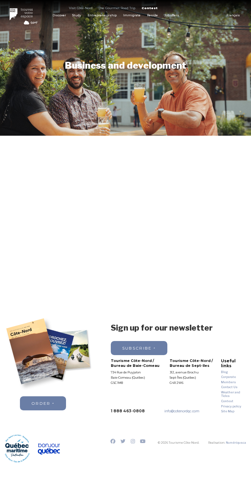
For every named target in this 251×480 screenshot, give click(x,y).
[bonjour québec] (48, 449)
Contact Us (229, 387)
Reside (152, 15)
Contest (150, 8)
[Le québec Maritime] (17, 448)
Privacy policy (231, 406)
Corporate (228, 377)
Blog (224, 372)
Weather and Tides (230, 394)
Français (233, 15)
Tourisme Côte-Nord (23, 14)
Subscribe (137, 348)
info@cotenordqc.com (181, 411)
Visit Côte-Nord (80, 8)
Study (76, 15)
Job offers (171, 15)
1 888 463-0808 (128, 410)
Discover (59, 15)
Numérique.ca (236, 442)
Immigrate (132, 15)
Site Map (227, 411)
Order (41, 403)
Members (228, 382)
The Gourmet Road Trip (116, 8)
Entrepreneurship (102, 15)
